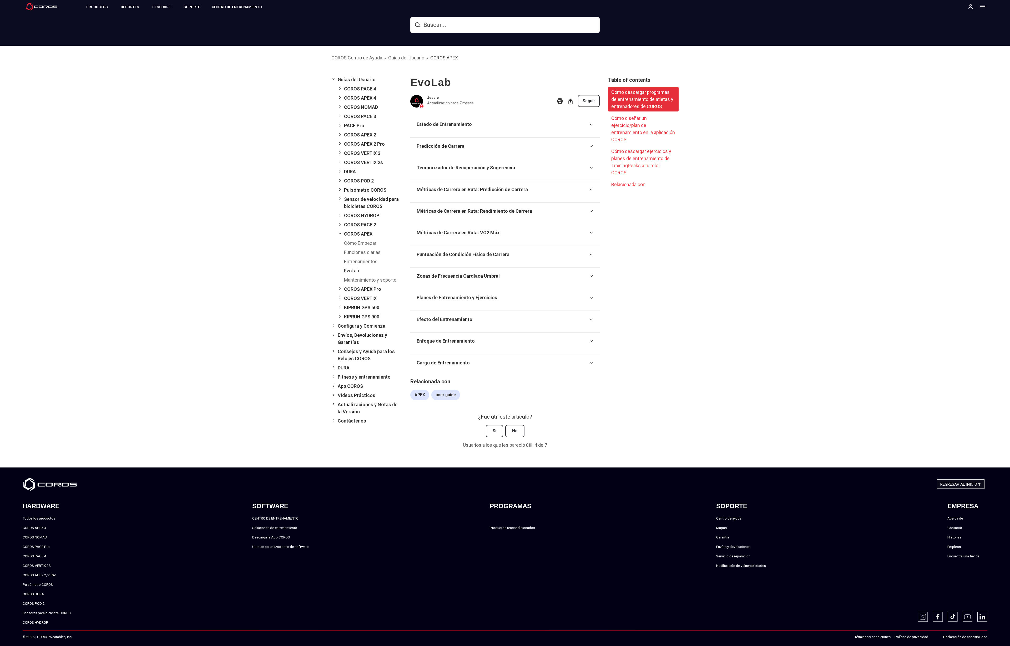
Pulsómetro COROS (38, 584)
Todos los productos (39, 518)
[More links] (981, 6)
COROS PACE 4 (34, 556)
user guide (446, 394)
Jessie (433, 97)
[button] (366, 79)
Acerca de (955, 518)
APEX (420, 394)
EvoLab (351, 270)
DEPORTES (130, 7)
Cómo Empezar (360, 243)
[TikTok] (953, 617)
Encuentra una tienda (963, 556)
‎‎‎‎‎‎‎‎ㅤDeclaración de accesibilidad (965, 637)
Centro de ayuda (728, 518)
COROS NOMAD (35, 537)
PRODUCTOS (97, 7)
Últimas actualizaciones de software (280, 547)
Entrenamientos (360, 261)
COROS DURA (33, 594)
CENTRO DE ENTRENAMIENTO (237, 7)
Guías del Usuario (406, 57)
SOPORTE (192, 7)
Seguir (589, 100)
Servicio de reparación (733, 556)
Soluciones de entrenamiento (274, 528)
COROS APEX (444, 57)
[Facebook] (938, 617)
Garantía (722, 537)
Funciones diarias (362, 252)
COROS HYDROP (35, 622)
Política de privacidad (911, 637)
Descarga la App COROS (271, 537)
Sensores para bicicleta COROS (47, 613)
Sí (494, 430)
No (515, 430)
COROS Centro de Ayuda (356, 57)
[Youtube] (968, 617)
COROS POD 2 (34, 603)
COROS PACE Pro (36, 547)
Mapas (721, 528)
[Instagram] (923, 617)
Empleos (954, 547)
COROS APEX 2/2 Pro (39, 575)
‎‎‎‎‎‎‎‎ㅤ (933, 637)
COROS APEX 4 (34, 528)
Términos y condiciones (872, 637)
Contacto (954, 528)
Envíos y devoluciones (733, 547)
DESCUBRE (161, 7)
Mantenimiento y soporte (370, 280)
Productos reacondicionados (512, 528)
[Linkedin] (982, 617)
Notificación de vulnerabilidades (741, 565)
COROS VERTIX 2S (37, 565)
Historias (954, 537)
